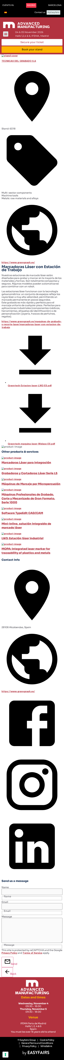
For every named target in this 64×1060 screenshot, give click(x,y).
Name (5, 887)
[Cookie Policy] (46, 1040)
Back (11, 973)
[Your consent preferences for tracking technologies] (5, 1055)
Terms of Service (32, 953)
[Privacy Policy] (28, 1046)
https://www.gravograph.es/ (18, 262)
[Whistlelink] (45, 1046)
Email (5, 902)
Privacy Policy (9, 953)
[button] (8, 5)
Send (12, 964)
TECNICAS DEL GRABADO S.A (19, 61)
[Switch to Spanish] (5, 13)
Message (7, 916)
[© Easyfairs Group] (27, 1040)
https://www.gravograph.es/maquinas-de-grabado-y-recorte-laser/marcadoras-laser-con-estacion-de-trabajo (32, 324)
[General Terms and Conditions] (36, 1043)
